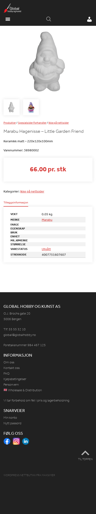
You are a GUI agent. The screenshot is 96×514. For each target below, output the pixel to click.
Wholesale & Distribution (24, 390)
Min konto (10, 418)
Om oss (8, 362)
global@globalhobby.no (19, 335)
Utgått (46, 249)
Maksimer (48, 475)
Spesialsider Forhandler (32, 123)
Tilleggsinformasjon (15, 202)
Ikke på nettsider (58, 123)
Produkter (9, 123)
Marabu (47, 220)
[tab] (15, 204)
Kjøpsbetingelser (14, 379)
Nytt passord (12, 423)
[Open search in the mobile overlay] (48, 19)
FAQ (6, 373)
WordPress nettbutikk (19, 475)
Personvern (11, 385)
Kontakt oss (11, 368)
